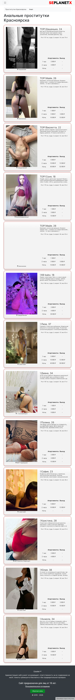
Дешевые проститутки (65, 699)
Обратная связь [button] (37, 691)
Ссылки (37, 671)
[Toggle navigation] (5, 3)
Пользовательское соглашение (37, 686)
